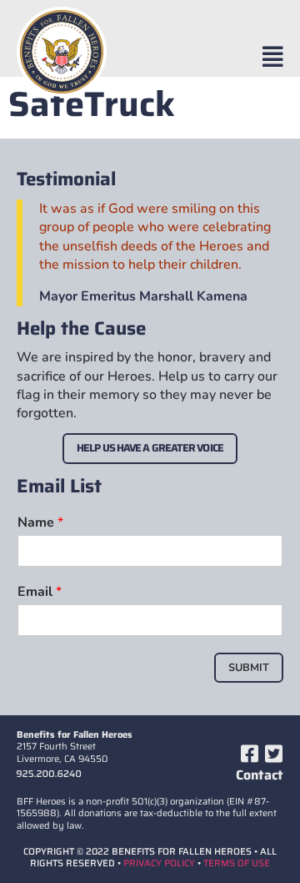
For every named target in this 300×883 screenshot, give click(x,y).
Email (40, 592)
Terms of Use (236, 862)
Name (40, 523)
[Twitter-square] (273, 754)
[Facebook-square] (249, 754)
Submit (248, 667)
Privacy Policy (159, 862)
